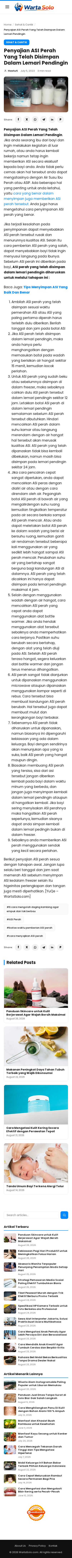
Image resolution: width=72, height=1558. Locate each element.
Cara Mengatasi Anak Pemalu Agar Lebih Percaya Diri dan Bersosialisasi (42, 1333)
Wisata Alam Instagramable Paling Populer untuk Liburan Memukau (42, 1384)
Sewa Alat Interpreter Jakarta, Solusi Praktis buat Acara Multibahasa (43, 1320)
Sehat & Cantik (24, 24)
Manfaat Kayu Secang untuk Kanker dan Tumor (42, 1435)
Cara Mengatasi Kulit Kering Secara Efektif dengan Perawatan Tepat (32, 1129)
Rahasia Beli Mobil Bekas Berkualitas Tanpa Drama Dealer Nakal (42, 1359)
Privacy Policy (37, 1546)
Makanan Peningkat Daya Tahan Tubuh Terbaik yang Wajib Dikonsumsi (35, 1071)
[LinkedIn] (52, 119)
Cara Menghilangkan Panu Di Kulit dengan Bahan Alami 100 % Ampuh (41, 1409)
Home (8, 24)
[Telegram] (43, 119)
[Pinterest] (60, 119)
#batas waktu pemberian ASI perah (29, 928)
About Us (20, 1546)
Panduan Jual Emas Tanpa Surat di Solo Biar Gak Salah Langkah (42, 1396)
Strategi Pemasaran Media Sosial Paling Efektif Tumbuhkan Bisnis (41, 1282)
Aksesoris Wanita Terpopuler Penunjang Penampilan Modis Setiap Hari (43, 1267)
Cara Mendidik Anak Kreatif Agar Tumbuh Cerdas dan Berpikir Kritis (41, 1346)
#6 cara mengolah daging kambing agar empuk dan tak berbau (33, 909)
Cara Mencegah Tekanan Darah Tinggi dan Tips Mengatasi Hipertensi (40, 1450)
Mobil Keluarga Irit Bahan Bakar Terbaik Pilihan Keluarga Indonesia (41, 1464)
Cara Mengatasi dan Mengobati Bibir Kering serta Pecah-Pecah (40, 1490)
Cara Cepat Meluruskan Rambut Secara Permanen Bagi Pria (40, 1477)
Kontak (53, 1546)
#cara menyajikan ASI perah (25, 936)
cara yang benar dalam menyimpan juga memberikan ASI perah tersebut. (32, 198)
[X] (26, 119)
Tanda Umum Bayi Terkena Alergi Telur (35, 1186)
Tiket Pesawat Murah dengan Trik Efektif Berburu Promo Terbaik (40, 1294)
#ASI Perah (14, 919)
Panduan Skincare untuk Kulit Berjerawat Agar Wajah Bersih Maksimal (35, 1013)
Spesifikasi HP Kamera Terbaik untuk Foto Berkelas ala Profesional (43, 1307)
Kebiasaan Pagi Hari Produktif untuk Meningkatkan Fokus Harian (42, 1252)
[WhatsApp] (35, 119)
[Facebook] (18, 119)
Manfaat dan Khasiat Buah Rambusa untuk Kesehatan (36, 1422)
